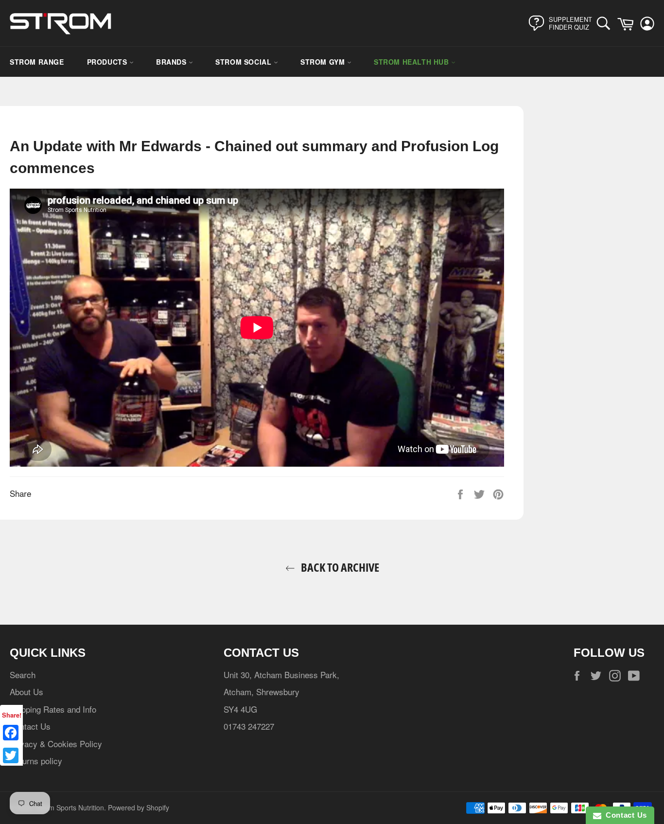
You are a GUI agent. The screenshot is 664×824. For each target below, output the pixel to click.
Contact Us (30, 726)
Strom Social (244, 62)
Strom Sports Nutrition (70, 807)
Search (22, 674)
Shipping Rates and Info (53, 709)
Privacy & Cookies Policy (56, 743)
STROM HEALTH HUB (412, 62)
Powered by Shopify (138, 807)
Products (108, 62)
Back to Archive (339, 567)
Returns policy (36, 760)
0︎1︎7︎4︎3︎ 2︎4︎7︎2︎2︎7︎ (249, 726)
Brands (172, 62)
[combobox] (606, 23)
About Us (26, 691)
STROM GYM (323, 62)
